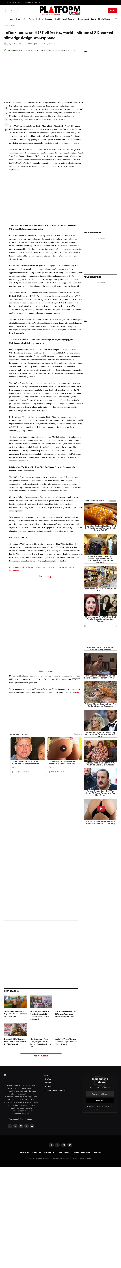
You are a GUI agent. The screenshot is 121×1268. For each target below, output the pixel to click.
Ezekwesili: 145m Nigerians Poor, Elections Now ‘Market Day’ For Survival (15, 1041)
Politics (31, 19)
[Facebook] (6, 108)
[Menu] (116, 19)
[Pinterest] (6, 124)
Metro (24, 19)
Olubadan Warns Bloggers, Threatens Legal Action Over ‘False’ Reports (66, 1041)
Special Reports (68, 19)
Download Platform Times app (55, 1090)
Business (39, 19)
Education (49, 19)
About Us (47, 1075)
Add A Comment (41, 1056)
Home (11, 19)
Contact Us (48, 1083)
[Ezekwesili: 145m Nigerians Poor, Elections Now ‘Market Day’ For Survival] (15, 1029)
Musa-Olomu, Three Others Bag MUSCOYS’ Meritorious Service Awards (15, 1014)
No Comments (40, 44)
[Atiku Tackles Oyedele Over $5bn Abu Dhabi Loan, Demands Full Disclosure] (66, 1001)
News (17, 19)
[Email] (6, 130)
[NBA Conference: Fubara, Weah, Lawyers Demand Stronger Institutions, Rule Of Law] (41, 1029)
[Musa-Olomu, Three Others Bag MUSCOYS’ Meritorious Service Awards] (15, 1001)
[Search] (105, 10)
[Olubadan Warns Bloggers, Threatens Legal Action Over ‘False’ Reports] (66, 1029)
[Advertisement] (46, 199)
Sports (93, 19)
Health (57, 19)
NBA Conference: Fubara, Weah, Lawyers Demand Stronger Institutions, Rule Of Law (41, 1043)
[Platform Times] (60, 10)
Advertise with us (13, 2)
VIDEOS (112, 10)
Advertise (47, 1079)
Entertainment (83, 19)
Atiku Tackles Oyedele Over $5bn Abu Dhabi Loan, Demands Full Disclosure (65, 1014)
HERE (78, 692)
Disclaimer (48, 1086)
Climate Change (104, 19)
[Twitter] (6, 113)
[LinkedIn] (6, 119)
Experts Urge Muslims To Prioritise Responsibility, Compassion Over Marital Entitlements (39, 1015)
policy (111, 1106)
